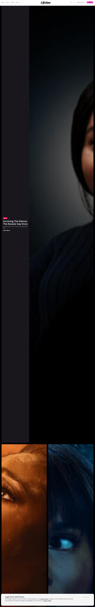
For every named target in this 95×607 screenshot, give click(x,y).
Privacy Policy (47, 601)
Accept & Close (85, 597)
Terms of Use (44, 599)
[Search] (71, 2)
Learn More (6, 230)
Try (88, 2)
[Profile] (74, 2)
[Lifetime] (46, 2)
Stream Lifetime (80, 2)
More (17, 2)
